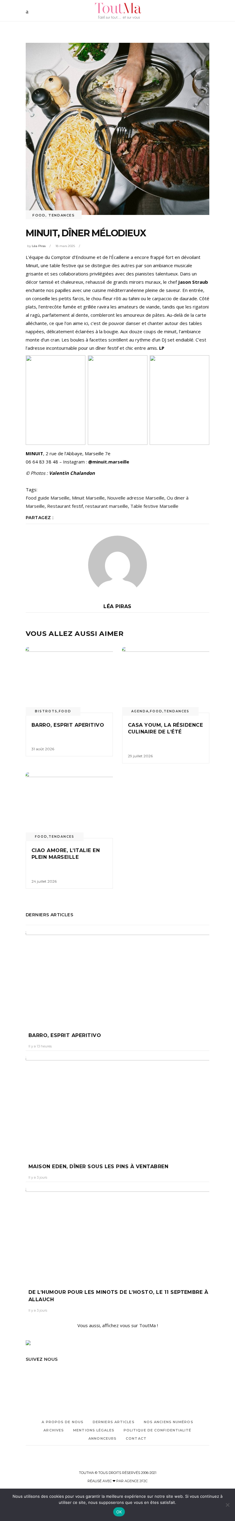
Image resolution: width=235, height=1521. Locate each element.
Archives (53, 1430)
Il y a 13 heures (40, 1046)
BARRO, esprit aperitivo (68, 725)
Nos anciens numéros (168, 1422)
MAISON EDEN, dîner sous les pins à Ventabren (98, 1166)
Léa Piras (39, 246)
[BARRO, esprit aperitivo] (69, 680)
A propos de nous (63, 1422)
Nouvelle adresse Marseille (135, 498)
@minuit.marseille (108, 462)
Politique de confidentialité (158, 1430)
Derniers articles (114, 1422)
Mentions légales (93, 1430)
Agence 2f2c (136, 1481)
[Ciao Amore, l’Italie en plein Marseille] (69, 805)
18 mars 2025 (65, 246)
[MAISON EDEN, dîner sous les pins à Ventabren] (117, 1105)
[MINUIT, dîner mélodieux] (117, 565)
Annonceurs (102, 1438)
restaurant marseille (106, 506)
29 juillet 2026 (140, 756)
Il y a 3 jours (37, 1177)
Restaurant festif (65, 506)
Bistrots (46, 711)
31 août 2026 (43, 749)
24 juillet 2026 (44, 881)
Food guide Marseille (47, 498)
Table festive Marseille (154, 506)
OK (119, 1511)
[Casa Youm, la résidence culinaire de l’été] (165, 680)
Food (39, 215)
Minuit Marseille (88, 498)
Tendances (61, 215)
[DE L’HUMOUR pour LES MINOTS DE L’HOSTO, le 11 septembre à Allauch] (117, 1234)
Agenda (140, 711)
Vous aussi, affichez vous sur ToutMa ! (117, 1325)
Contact (136, 1438)
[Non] (227, 1505)
